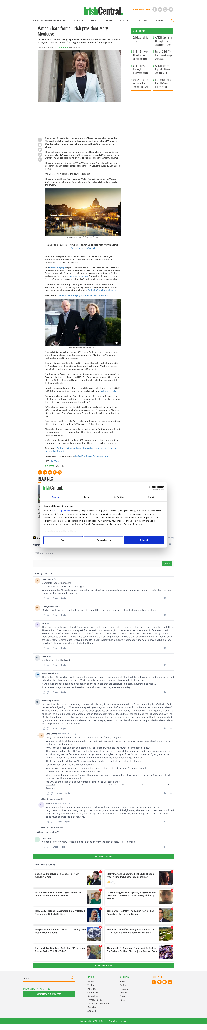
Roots (122, 999)
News (122, 981)
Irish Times (55, 461)
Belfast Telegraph (57, 267)
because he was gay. (78, 276)
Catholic (60, 466)
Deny (63, 540)
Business (124, 985)
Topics (90, 985)
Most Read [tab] (139, 31)
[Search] (172, 20)
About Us (92, 988)
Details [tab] (87, 497)
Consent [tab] (56, 497)
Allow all (144, 540)
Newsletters (141, 9)
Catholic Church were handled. (102, 290)
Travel (123, 996)
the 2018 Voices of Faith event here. (91, 456)
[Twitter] (160, 9)
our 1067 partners (60, 510)
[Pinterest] (170, 9)
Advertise (92, 996)
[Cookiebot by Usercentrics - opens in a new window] (151, 488)
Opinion (124, 988)
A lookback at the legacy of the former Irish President (82, 295)
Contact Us (93, 992)
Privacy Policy (94, 999)
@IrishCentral (62, 47)
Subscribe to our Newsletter (49, 994)
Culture (123, 992)
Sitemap (91, 1010)
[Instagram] (165, 9)
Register (91, 1007)
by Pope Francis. (108, 391)
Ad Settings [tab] (119, 497)
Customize (102, 540)
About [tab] (151, 497)
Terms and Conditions (98, 1003)
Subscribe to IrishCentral (83, 248)
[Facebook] (154, 9)
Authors (91, 981)
